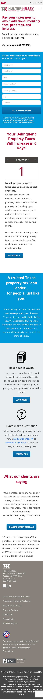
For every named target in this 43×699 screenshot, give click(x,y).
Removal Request (10, 623)
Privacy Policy (8, 619)
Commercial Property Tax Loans (17, 601)
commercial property (15, 442)
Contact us (21, 454)
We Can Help (14, 255)
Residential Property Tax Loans (16, 596)
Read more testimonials (21, 527)
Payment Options (10, 610)
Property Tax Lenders (12, 605)
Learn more (21, 400)
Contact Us (7, 614)
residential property (23, 438)
